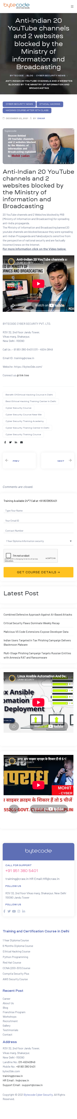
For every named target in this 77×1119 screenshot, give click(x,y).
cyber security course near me (24, 415)
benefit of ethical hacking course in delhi (29, 395)
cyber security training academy (25, 421)
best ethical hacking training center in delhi (31, 401)
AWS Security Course (15, 979)
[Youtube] (14, 911)
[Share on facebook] (5, 442)
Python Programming (15, 957)
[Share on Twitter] (10, 442)
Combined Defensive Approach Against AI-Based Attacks (38, 614)
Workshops (9, 1016)
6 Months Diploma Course (18, 945)
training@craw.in (17, 879)
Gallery (6, 1025)
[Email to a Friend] (21, 442)
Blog (5, 1007)
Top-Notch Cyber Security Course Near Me (19, 461)
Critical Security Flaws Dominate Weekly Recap (32, 623)
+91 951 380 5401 (21, 871)
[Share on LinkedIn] (16, 442)
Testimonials (10, 1030)
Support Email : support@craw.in (23, 1085)
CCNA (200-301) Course (16, 968)
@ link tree (23, 375)
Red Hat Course (12, 962)
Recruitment (10, 1021)
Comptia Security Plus (16, 973)
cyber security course (18, 408)
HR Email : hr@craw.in (16, 1080)
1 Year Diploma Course (16, 940)
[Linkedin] (23, 911)
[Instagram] (18, 911)
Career (6, 998)
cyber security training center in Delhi (27, 428)
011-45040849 (26, 1062)
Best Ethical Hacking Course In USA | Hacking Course (57, 461)
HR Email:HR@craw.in (44, 879)
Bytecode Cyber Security (38, 1094)
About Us (8, 1003)
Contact (7, 1034)
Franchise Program (14, 1012)
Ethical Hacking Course (16, 951)
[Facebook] (4, 911)
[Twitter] (9, 911)
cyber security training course (23, 434)
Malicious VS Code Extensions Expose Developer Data (36, 631)
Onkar (41, 118)
